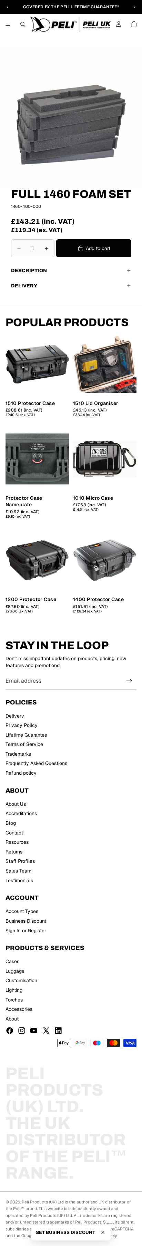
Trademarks (18, 754)
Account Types (22, 911)
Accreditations (21, 813)
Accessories (19, 1009)
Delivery (24, 285)
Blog (11, 823)
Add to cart (98, 248)
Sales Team (18, 871)
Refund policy (21, 773)
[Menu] (8, 24)
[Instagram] (22, 1031)
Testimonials (19, 880)
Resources (17, 842)
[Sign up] (129, 681)
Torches (14, 1000)
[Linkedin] (58, 1031)
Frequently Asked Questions (36, 763)
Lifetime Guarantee (26, 735)
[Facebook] (10, 1031)
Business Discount (26, 921)
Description (29, 270)
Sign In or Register (26, 930)
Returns (14, 852)
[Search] (22, 24)
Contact (14, 833)
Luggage (15, 971)
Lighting (14, 990)
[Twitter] (46, 1031)
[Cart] (133, 24)
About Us (16, 804)
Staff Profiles (20, 861)
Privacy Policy (22, 725)
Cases (12, 961)
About (12, 1019)
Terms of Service (24, 744)
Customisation (21, 981)
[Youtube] (34, 1031)
